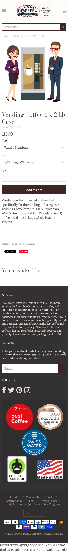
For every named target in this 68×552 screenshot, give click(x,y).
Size (4, 155)
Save (24, 251)
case (21, 243)
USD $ (29, 513)
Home (5, 36)
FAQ (31, 500)
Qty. (4, 170)
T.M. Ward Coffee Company (27, 533)
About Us (15, 497)
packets (30, 243)
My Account (15, 504)
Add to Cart (34, 190)
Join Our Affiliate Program (44, 504)
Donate (49, 497)
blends (6, 243)
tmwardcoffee (11, 127)
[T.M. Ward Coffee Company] (34, 11)
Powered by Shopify (52, 533)
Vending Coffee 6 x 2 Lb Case (28, 36)
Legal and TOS (14, 500)
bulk (14, 243)
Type (5, 140)
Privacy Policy (48, 500)
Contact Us (32, 497)
